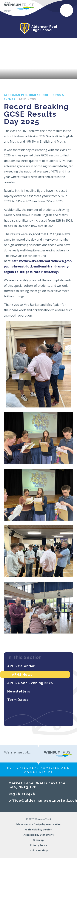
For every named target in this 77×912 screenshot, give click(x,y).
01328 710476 (22, 794)
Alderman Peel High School (26, 95)
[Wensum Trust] (19, 7)
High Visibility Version (38, 829)
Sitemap (38, 840)
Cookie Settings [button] (38, 850)
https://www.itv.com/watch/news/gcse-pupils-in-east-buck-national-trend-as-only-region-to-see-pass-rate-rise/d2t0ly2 (38, 266)
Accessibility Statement (39, 834)
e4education (53, 824)
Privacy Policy (38, 845)
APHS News (27, 99)
